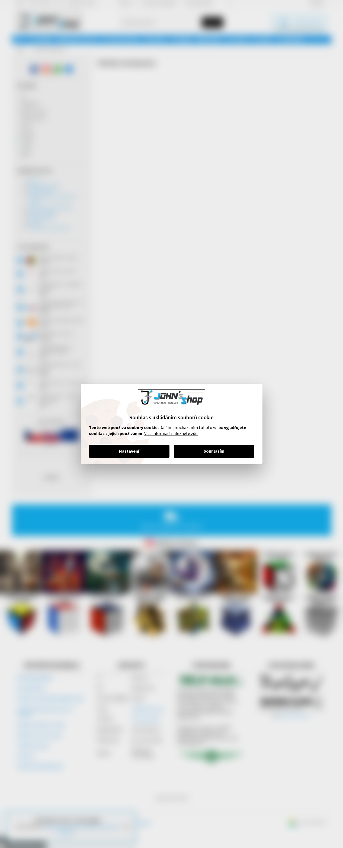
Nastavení (129, 451)
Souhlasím (214, 451)
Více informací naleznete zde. (171, 434)
